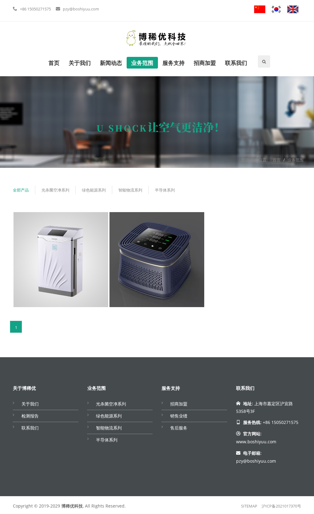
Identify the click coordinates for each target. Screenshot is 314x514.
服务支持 (174, 62)
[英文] (293, 9)
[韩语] (276, 9)
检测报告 (30, 416)
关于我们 (80, 62)
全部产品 (21, 190)
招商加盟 (205, 62)
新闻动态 (111, 62)
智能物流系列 (130, 190)
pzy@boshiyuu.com (81, 9)
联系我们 (236, 62)
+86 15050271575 (35, 9)
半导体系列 (165, 190)
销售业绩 (178, 416)
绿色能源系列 (94, 190)
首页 (53, 62)
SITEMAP (249, 506)
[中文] (260, 9)
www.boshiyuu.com (256, 442)
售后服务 (178, 428)
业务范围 (142, 62)
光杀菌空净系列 (55, 190)
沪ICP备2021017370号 (281, 506)
